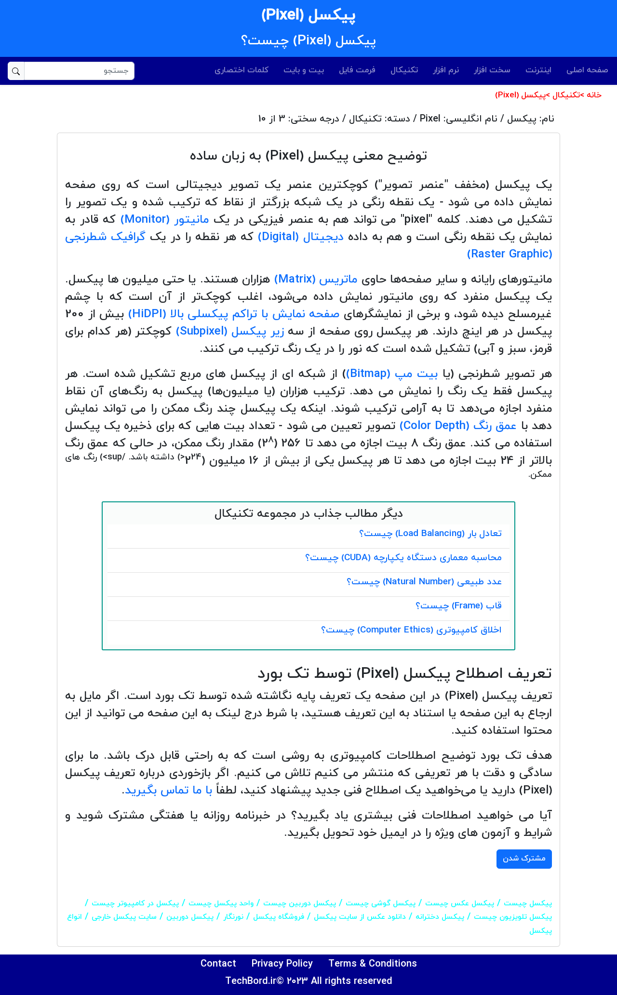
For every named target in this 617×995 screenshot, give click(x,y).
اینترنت (538, 70)
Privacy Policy (282, 964)
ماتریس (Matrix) (316, 279)
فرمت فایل (357, 70)
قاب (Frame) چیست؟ (459, 606)
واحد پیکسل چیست (221, 903)
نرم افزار (446, 70)
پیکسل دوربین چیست (299, 903)
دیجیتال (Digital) (300, 237)
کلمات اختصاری (241, 70)
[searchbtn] (16, 71)
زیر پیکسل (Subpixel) (230, 331)
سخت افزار (492, 70)
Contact (218, 964)
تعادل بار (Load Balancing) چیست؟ (430, 533)
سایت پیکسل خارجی (124, 917)
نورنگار (233, 917)
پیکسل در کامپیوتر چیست (135, 903)
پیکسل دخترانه (440, 917)
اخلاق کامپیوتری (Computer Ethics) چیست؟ (411, 630)
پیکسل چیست (528, 903)
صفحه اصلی (587, 70)
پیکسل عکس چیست (459, 903)
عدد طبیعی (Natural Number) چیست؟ (424, 582)
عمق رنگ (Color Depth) (458, 426)
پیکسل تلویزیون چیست (513, 917)
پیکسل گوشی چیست (381, 903)
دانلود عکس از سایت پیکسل (360, 917)
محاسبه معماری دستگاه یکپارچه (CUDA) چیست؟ (403, 558)
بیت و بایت (303, 70)
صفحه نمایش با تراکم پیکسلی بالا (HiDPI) (233, 314)
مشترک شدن (524, 858)
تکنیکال (404, 70)
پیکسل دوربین (190, 917)
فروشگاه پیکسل (278, 917)
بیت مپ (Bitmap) (392, 374)
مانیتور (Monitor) (165, 220)
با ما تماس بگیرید (168, 790)
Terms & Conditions (372, 964)
